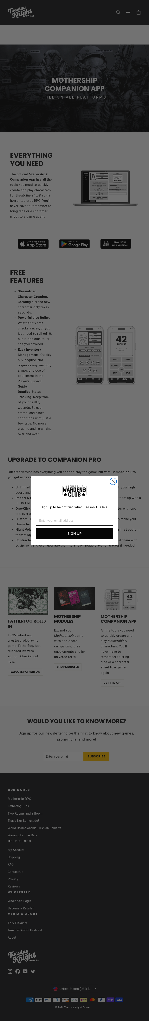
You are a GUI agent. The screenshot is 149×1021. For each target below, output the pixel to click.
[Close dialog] (113, 481)
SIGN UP (74, 533)
